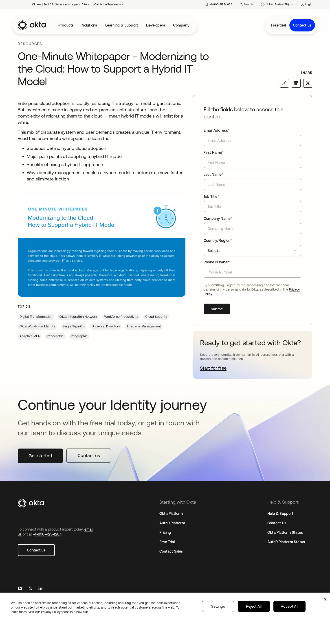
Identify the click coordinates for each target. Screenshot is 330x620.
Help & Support (280, 513)
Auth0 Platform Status (286, 542)
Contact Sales (171, 551)
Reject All (254, 606)
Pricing (165, 532)
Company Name (218, 218)
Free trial (278, 25)
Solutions (89, 25)
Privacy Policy (64, 612)
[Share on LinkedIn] (296, 83)
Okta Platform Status (285, 532)
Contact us (302, 25)
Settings (218, 606)
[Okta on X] (30, 589)
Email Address (217, 130)
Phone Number (217, 262)
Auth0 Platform (172, 523)
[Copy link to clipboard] (284, 83)
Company (181, 25)
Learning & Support (121, 25)
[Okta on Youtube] (20, 589)
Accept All (289, 606)
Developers (155, 25)
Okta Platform (171, 513)
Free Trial (167, 542)
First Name (214, 152)
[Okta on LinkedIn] (40, 589)
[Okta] (32, 25)
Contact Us (276, 523)
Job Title (211, 196)
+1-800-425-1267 (47, 534)
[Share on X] (308, 83)
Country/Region (218, 240)
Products (66, 25)
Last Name (213, 174)
